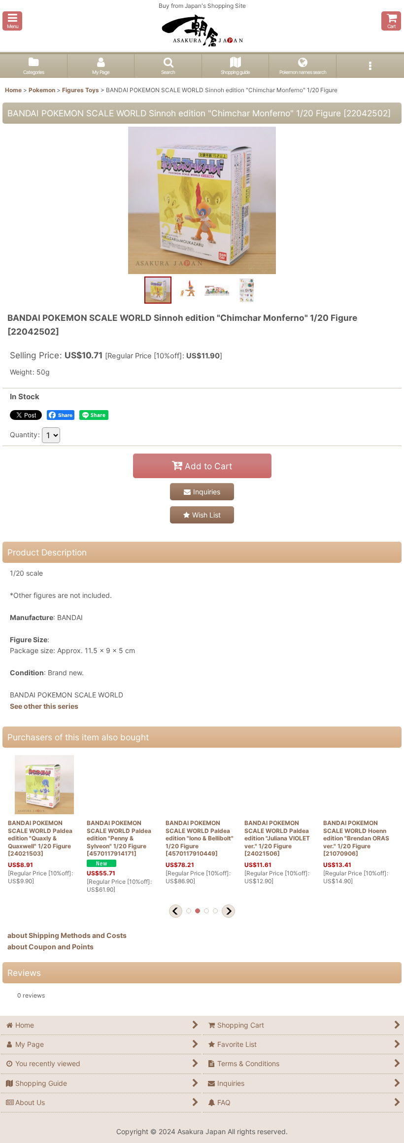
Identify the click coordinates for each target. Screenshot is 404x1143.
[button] (12, 21)
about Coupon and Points (50, 946)
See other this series (44, 706)
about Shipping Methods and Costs (67, 935)
